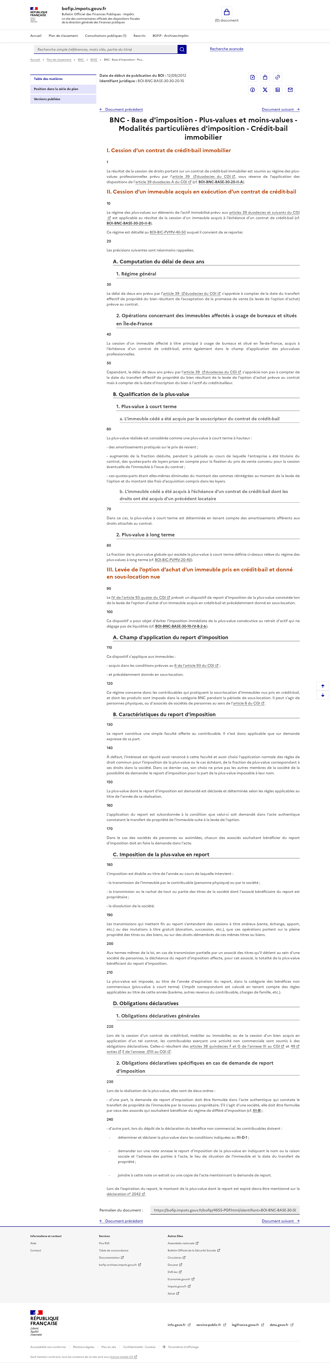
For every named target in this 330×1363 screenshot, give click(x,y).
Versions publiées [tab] (47, 99)
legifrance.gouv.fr (246, 1325)
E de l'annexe (134, 1051)
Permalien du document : (121, 1210)
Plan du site (109, 1347)
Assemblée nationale (181, 1243)
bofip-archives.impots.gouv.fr (118, 1265)
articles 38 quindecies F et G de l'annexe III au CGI (235, 1046)
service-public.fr (209, 1325)
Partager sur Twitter (265, 89)
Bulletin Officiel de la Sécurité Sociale (192, 1250)
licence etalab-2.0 (121, 1357)
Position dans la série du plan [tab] (56, 89)
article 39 (182, 176)
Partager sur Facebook (252, 89)
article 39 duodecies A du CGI (161, 182)
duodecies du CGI (214, 176)
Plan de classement (63, 35)
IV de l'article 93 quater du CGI (138, 597)
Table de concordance (113, 1250)
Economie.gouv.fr (179, 1279)
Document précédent (123, 109)
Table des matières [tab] (48, 79)
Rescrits (139, 35)
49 (293, 1046)
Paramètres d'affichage (183, 1347)
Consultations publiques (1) (105, 35)
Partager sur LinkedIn (277, 89)
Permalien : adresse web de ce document (277, 77)
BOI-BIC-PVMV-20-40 (173, 559)
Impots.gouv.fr (177, 1286)
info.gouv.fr (177, 1325)
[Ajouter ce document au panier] (265, 77)
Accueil (36, 35)
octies (112, 1051)
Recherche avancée (226, 48)
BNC (81, 60)
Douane (173, 1265)
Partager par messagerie (290, 89)
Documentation (109, 1258)
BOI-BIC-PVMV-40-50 (168, 232)
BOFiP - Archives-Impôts (171, 35)
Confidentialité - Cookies (139, 1347)
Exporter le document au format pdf (252, 77)
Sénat (171, 1294)
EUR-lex (173, 1272)
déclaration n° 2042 (124, 1194)
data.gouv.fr (279, 1325)
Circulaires (174, 1258)
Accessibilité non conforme (48, 1347)
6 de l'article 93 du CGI (194, 665)
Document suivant (278, 109)
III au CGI (158, 1051)
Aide (33, 1243)
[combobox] (106, 49)
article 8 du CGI (246, 703)
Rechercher (182, 49)
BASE (94, 60)
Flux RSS (104, 1243)
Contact (35, 1250)
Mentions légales (84, 1347)
